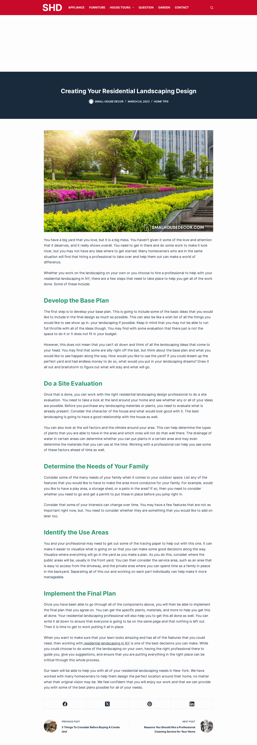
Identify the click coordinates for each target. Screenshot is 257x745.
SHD (52, 7)
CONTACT (182, 7)
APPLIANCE (76, 7)
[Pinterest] (150, 704)
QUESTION (146, 7)
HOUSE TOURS (120, 7)
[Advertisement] (128, 43)
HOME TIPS (161, 101)
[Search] (211, 7)
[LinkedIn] (192, 704)
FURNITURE (97, 7)
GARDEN (164, 7)
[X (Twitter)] (107, 704)
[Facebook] (65, 704)
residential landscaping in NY (106, 643)
